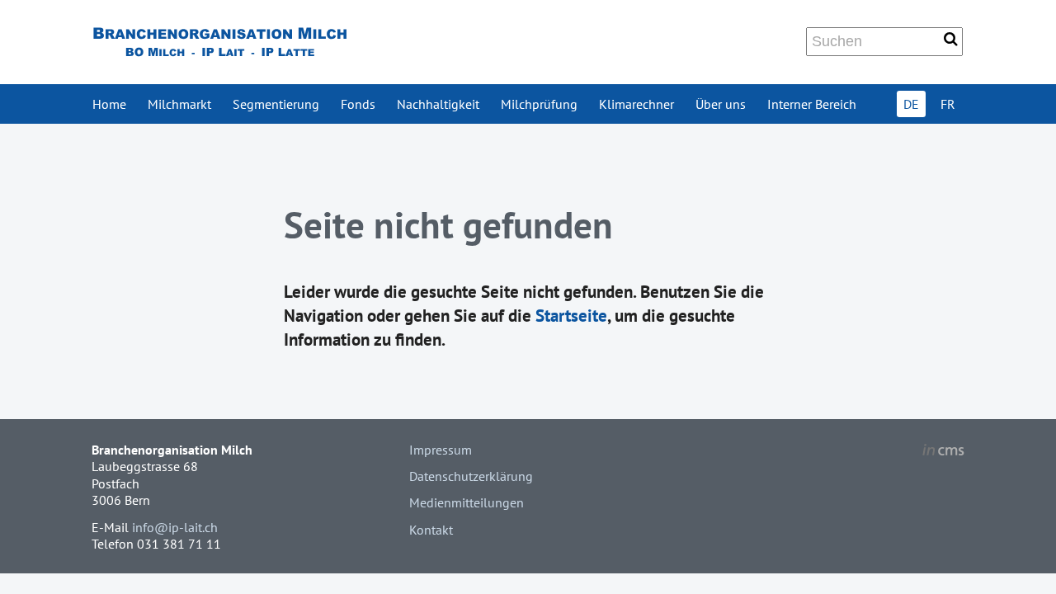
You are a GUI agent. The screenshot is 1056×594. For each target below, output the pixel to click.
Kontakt (431, 529)
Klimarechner (636, 104)
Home (109, 104)
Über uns (720, 104)
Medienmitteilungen (466, 502)
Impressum (440, 449)
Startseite (571, 315)
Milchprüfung (539, 104)
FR (947, 104)
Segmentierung (276, 104)
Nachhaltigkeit (438, 104)
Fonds (358, 104)
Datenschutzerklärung (471, 476)
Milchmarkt (179, 104)
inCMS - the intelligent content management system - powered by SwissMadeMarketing (943, 452)
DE (911, 104)
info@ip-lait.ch (175, 527)
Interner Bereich (811, 104)
